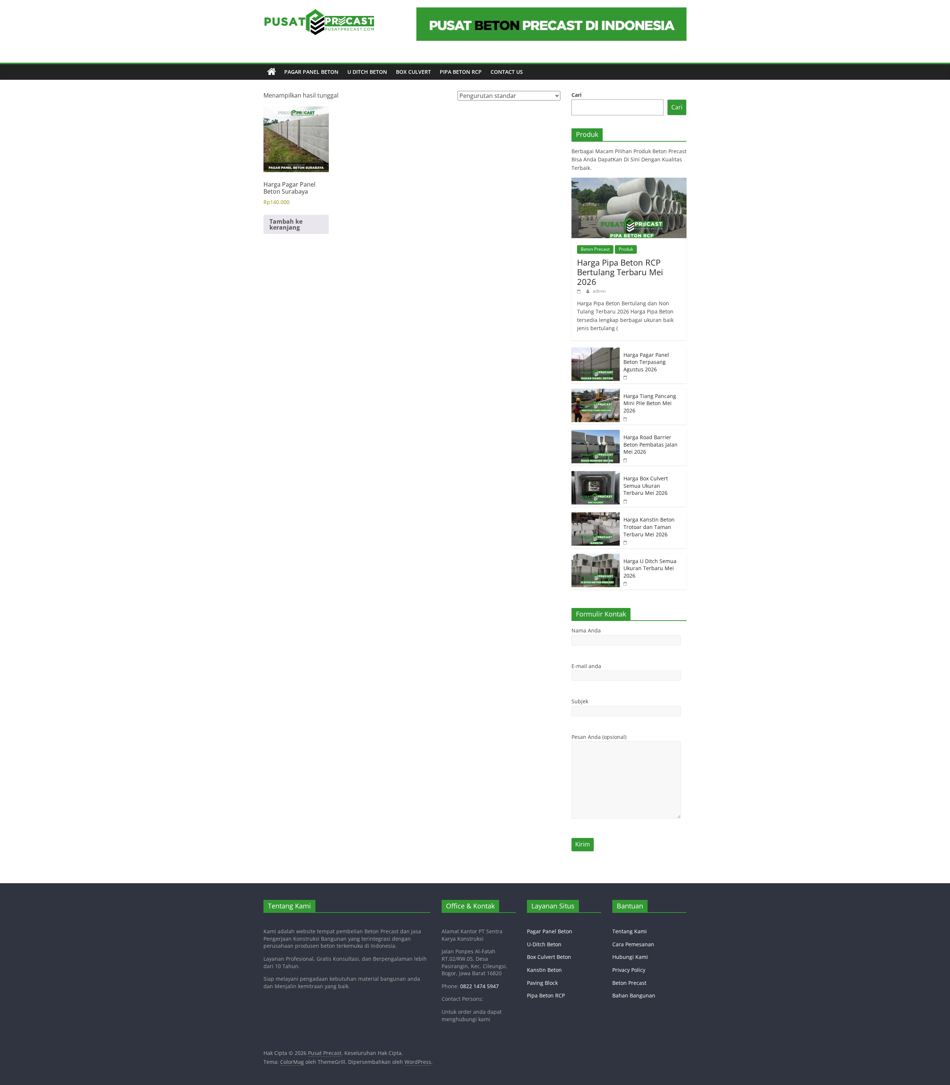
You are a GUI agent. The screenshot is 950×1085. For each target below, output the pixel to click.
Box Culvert (413, 71)
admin (599, 291)
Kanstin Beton (544, 969)
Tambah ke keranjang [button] (285, 224)
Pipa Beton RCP (461, 71)
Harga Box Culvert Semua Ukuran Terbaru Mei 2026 (645, 485)
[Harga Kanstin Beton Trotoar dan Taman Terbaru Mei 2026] (595, 516)
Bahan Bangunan (633, 995)
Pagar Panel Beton (311, 71)
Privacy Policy (628, 969)
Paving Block (542, 982)
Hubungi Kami (630, 956)
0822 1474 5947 (479, 986)
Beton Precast (595, 249)
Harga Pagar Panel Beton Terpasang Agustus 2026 (646, 362)
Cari (576, 94)
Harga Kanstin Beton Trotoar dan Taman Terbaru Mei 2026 (649, 526)
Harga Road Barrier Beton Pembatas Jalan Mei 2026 (650, 444)
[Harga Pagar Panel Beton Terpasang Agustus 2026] (595, 351)
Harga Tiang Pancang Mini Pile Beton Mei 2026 (649, 403)
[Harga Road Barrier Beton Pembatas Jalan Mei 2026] (595, 433)
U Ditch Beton (367, 71)
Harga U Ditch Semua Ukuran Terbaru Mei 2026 (650, 568)
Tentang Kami (629, 931)
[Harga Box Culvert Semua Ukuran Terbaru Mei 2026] (595, 475)
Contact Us (507, 71)
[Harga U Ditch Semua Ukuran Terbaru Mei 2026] (595, 557)
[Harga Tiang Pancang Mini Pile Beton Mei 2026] (595, 392)
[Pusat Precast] (271, 72)
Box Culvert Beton (549, 956)
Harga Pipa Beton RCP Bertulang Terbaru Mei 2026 (620, 272)
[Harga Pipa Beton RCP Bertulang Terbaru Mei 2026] (629, 181)
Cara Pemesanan (633, 944)
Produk (626, 249)
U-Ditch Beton (544, 944)
